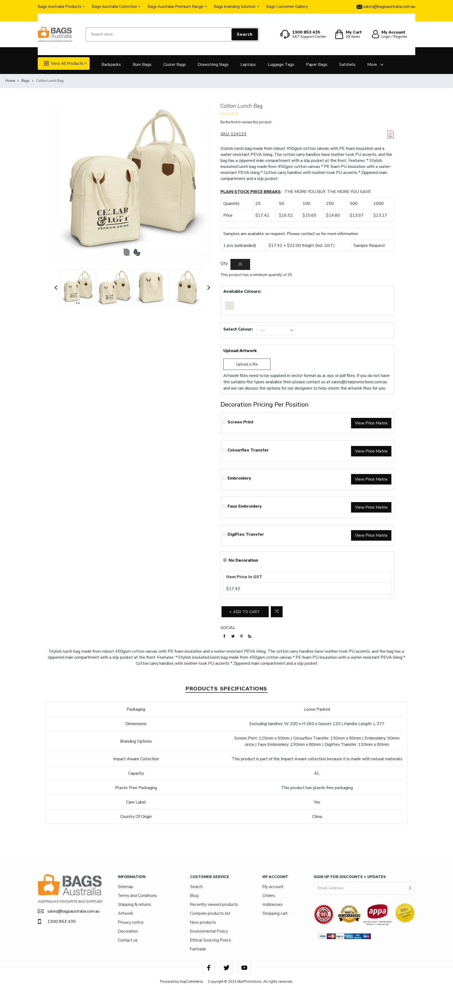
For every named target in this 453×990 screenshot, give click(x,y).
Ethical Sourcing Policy (210, 940)
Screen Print (241, 422)
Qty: (224, 263)
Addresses (272, 904)
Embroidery (239, 478)
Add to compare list (277, 611)
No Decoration (243, 560)
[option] (78, 287)
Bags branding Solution (235, 6)
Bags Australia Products (59, 6)
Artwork (125, 913)
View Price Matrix (371, 423)
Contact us (128, 940)
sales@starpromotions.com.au (359, 382)
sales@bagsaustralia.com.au (73, 911)
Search (245, 34)
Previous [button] (56, 287)
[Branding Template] (390, 134)
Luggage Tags (281, 64)
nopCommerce (191, 981)
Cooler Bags (174, 64)
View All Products (67, 63)
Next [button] (209, 287)
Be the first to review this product (245, 122)
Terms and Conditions (137, 895)
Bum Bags (142, 64)
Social (227, 628)
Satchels (347, 64)
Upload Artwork (240, 351)
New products (203, 922)
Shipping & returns (134, 904)
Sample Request (369, 245)
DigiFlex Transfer (246, 534)
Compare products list (210, 913)
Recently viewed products (214, 904)
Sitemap (125, 887)
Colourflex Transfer (248, 450)
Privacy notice (130, 922)
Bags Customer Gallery (287, 6)
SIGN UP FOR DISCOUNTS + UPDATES (350, 876)
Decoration (128, 931)
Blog (194, 895)
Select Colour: (238, 329)
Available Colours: (242, 291)
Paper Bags (316, 64)
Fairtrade (198, 949)
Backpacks (111, 64)
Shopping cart (275, 913)
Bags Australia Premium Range (175, 6)
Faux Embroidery (245, 506)
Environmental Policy (209, 931)
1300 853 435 (61, 921)
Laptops (248, 64)
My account (272, 887)
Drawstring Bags (213, 64)
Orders (268, 895)
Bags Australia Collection (114, 6)
